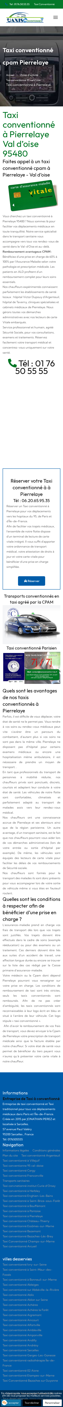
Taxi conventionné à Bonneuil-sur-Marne (30, 1279)
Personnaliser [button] (52, 1402)
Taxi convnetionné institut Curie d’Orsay (29, 1186)
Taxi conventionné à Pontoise (22, 1211)
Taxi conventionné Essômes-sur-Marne (28, 1226)
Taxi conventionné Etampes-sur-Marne (28, 1375)
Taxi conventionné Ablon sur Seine (25, 1299)
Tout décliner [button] (32, 1402)
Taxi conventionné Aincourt (21, 1320)
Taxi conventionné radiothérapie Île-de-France (29, 1363)
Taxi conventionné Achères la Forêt (25, 1310)
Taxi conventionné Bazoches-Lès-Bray (28, 1236)
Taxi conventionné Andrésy (20, 1345)
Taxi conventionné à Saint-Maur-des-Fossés (27, 1272)
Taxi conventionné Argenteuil (40, 1155)
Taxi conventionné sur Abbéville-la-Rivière (31, 1289)
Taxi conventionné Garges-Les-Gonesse (29, 1355)
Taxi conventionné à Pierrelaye (23, 1216)
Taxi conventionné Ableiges (21, 1284)
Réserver (33, 581)
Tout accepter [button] (11, 1402)
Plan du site (10, 1155)
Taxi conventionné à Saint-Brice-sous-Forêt (31, 1201)
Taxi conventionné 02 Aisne (21, 1370)
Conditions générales (46, 1150)
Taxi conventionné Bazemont (22, 1231)
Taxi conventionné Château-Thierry (26, 1221)
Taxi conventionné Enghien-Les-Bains (28, 1196)
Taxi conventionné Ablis (18, 1295)
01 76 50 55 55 (35, 367)
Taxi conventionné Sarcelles (21, 1350)
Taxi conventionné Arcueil (20, 1246)
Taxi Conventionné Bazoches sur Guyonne (30, 1380)
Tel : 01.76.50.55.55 (19, 4)
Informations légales (16, 1150)
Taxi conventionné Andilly (20, 1340)
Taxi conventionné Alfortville (21, 1325)
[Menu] (55, 17)
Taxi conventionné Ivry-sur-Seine (25, 1264)
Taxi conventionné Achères (20, 1305)
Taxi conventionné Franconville (23, 1175)
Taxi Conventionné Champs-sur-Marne (29, 1241)
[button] (4, 1402)
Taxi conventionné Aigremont (22, 1315)
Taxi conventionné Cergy (19, 1170)
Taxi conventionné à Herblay (21, 1191)
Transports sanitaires (16, 1180)
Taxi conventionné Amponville (22, 1335)
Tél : (26, 363)
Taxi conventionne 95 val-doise (23, 1165)
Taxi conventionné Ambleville (22, 1330)
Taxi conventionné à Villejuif (21, 1160)
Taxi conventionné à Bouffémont (24, 1206)
